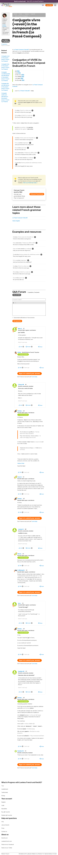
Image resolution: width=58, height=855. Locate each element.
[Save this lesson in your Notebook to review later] (5, 41)
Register (3, 802)
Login (2, 805)
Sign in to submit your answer (29, 373)
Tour (2, 785)
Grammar (27, 14)
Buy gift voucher (5, 812)
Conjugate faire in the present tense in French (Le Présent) (5, 66)
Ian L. (19, 603)
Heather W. (21, 671)
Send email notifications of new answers (24, 317)
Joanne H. (21, 529)
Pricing (3, 795)
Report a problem (5, 45)
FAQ (2, 821)
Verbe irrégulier (16, 220)
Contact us (4, 831)
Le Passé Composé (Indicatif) (20, 217)
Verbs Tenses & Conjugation (21, 16)
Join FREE (49, 5)
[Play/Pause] (32, 110)
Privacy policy (5, 853)
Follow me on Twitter (6, 847)
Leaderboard (4, 789)
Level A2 (33, 14)
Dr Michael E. (21, 570)
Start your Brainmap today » (30, 182)
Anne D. (19, 477)
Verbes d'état (20, 463)
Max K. (20, 328)
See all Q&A (16, 295)
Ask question (17, 321)
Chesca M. (21, 384)
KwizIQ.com (4, 838)
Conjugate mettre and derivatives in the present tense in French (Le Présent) (5, 97)
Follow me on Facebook (7, 844)
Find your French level (36, 194)
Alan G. (19, 553)
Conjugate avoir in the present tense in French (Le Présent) (5, 58)
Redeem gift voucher (6, 815)
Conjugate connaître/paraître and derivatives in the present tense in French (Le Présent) (5, 76)
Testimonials (4, 792)
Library (20, 14)
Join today (34, 376)
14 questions (4, 44)
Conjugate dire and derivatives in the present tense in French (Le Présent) (5, 87)
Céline (19, 352)
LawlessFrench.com (6, 841)
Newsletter (4, 808)
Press (2, 828)
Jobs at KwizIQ (5, 825)
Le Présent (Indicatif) (24, 90)
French (15, 14)
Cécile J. (19, 411)
